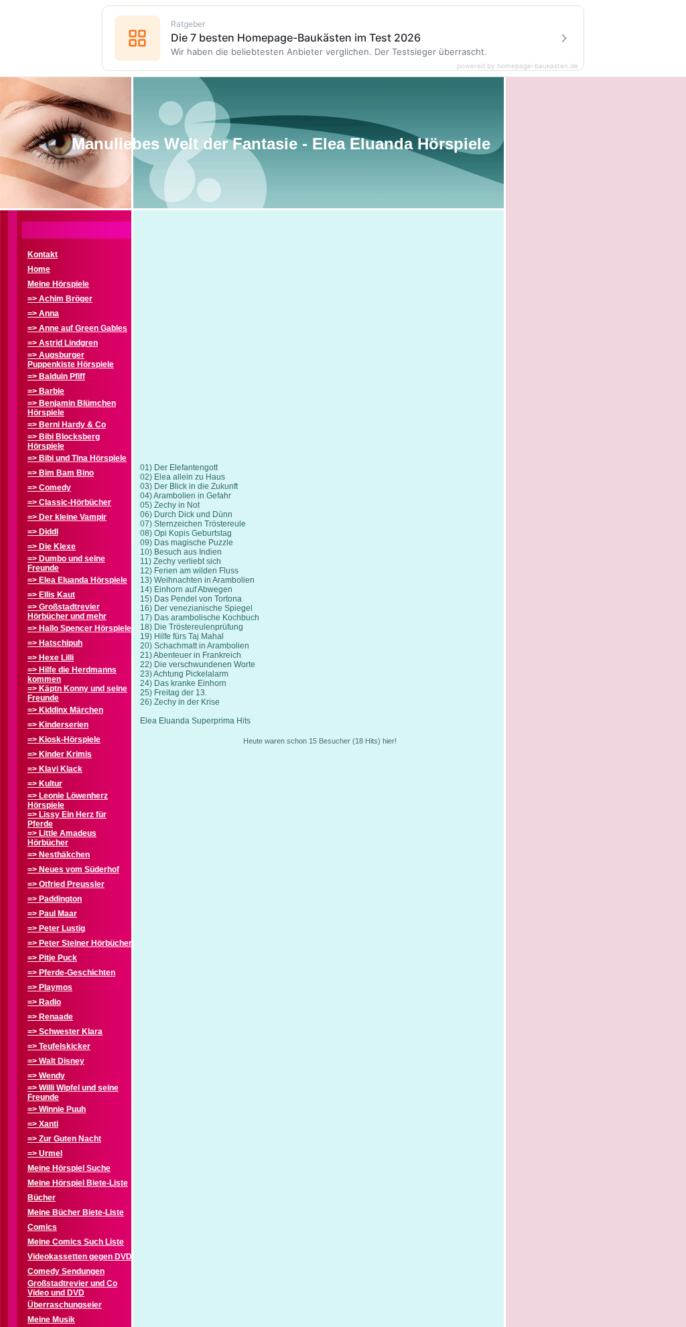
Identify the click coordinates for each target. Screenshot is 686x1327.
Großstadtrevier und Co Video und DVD (72, 1288)
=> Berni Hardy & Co (66, 424)
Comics (42, 1227)
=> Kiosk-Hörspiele (63, 739)
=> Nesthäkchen (58, 854)
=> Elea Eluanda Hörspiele (77, 580)
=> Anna (43, 313)
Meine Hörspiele (58, 284)
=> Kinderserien (57, 724)
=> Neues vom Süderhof (73, 869)
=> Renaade (50, 1017)
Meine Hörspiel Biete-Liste (77, 1183)
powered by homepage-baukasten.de (517, 65)
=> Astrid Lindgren (62, 343)
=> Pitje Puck (52, 958)
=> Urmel (44, 1153)
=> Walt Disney (55, 1061)
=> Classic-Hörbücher (69, 502)
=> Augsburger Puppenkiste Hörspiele (70, 359)
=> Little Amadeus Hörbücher (61, 838)
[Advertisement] (319, 347)
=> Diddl (42, 532)
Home (38, 269)
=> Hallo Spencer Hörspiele (79, 628)
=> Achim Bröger (59, 298)
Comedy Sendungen (66, 1271)
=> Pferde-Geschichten (71, 972)
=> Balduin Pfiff (56, 376)
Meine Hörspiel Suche (69, 1168)
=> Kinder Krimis (59, 754)
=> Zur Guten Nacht (64, 1138)
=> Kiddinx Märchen (65, 710)
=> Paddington (54, 899)
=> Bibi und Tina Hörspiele (77, 458)
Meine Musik (51, 1319)
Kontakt (42, 254)
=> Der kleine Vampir (67, 517)
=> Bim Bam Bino (60, 473)
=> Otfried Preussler (66, 884)
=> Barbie (45, 391)
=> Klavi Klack (54, 769)
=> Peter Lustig (56, 928)
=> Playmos (49, 987)
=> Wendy (46, 1075)
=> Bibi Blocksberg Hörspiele (63, 441)
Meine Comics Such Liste (75, 1242)
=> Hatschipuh (54, 643)
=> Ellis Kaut (51, 595)
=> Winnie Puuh (56, 1109)
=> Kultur (44, 783)
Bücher (41, 1197)
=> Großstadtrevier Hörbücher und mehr (67, 611)
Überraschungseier (64, 1305)
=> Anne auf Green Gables (77, 328)
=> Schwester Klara (64, 1031)
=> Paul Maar (52, 913)
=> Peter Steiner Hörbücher (79, 943)
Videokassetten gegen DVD (79, 1256)
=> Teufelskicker (58, 1046)
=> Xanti (42, 1124)
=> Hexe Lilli (50, 657)
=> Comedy (49, 487)
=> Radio (44, 1002)
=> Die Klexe (51, 546)
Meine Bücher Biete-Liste (75, 1212)
